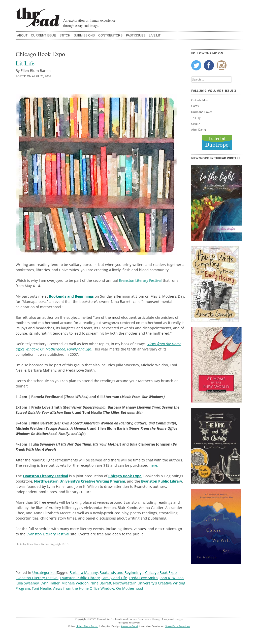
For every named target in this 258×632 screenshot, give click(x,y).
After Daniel (199, 129)
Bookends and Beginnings (121, 572)
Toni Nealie (41, 588)
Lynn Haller (50, 583)
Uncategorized (44, 572)
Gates (195, 106)
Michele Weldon (75, 583)
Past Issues (135, 35)
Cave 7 (195, 124)
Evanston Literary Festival (140, 280)
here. (153, 465)
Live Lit (154, 35)
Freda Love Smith (143, 577)
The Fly (196, 118)
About (22, 35)
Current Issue (43, 35)
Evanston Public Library (161, 481)
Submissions (84, 35)
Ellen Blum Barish (87, 626)
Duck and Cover (201, 112)
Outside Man (199, 100)
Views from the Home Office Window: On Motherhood (98, 588)
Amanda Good (129, 626)
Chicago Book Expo (161, 572)
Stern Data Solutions (177, 626)
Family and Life (114, 577)
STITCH (64, 35)
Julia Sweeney (27, 583)
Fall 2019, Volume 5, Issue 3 (213, 91)
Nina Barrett (100, 583)
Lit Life (25, 63)
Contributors (110, 35)
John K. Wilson (171, 577)
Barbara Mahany (84, 572)
